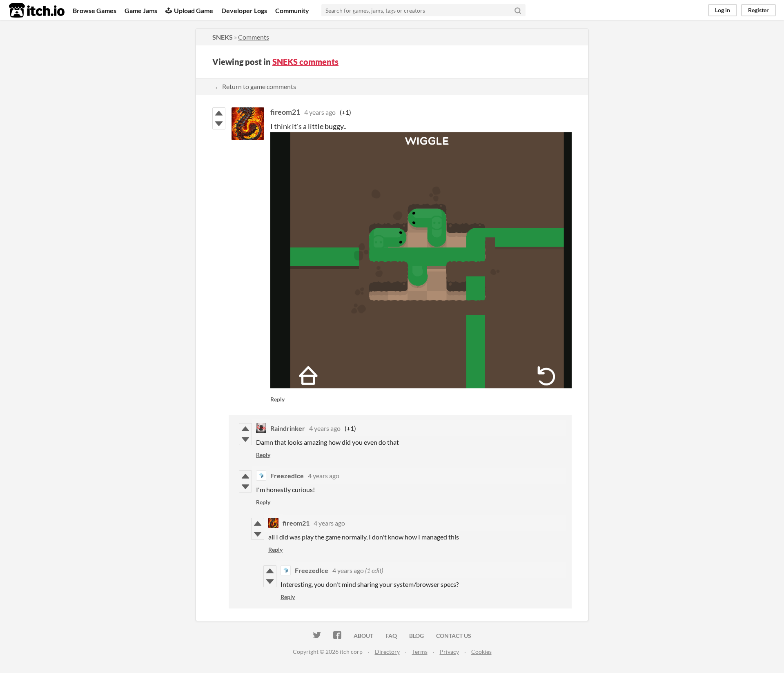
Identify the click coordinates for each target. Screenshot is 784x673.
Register (758, 10)
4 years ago (320, 112)
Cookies (481, 651)
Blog (416, 635)
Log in (722, 10)
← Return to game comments (255, 86)
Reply (277, 399)
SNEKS (222, 37)
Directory (387, 651)
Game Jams (141, 10)
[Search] (518, 10)
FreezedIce (287, 475)
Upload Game (193, 10)
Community (292, 10)
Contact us (453, 635)
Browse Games (94, 10)
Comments (253, 37)
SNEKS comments (305, 62)
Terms (420, 651)
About (363, 635)
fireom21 (285, 111)
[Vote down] (219, 123)
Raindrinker (287, 428)
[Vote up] (219, 113)
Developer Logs (244, 10)
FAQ (391, 635)
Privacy (449, 651)
